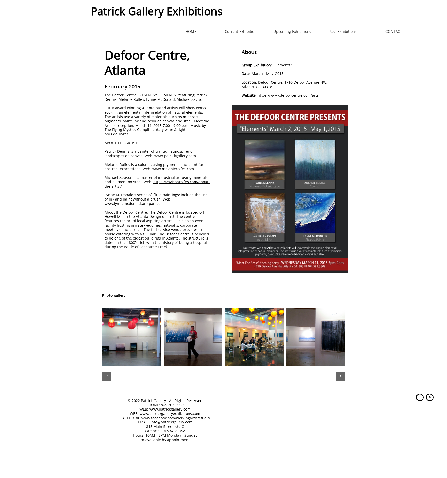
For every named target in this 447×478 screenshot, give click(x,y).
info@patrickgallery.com (171, 422)
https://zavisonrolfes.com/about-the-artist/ (157, 184)
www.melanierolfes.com (173, 168)
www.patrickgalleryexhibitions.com (169, 413)
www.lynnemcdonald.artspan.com (134, 203)
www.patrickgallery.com (170, 409)
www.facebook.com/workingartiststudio (175, 417)
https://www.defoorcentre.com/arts (288, 95)
